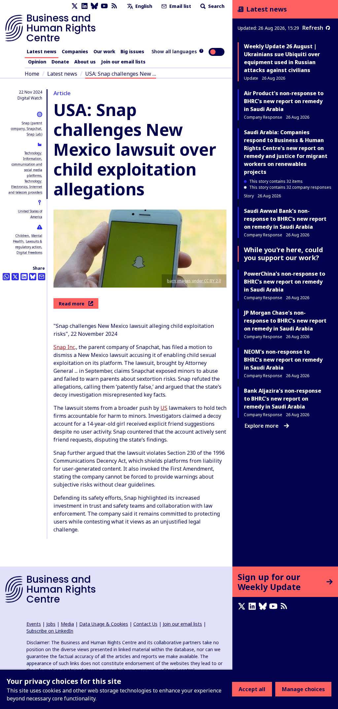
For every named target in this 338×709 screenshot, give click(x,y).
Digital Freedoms (29, 252)
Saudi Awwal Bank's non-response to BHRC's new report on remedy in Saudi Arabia (285, 218)
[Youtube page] (104, 6)
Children (22, 235)
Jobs (50, 624)
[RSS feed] (114, 6)
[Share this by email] (41, 276)
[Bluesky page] (94, 6)
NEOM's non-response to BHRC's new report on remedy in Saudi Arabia (283, 359)
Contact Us (145, 624)
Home (32, 73)
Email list (179, 6)
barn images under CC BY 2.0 (194, 281)
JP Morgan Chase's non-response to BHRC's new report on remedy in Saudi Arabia (285, 320)
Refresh (312, 27)
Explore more (262, 425)
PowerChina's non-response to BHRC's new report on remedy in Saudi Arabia (284, 281)
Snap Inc (64, 347)
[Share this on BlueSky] (32, 276)
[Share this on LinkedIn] (24, 276)
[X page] (75, 6)
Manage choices (303, 689)
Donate (60, 62)
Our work (104, 51)
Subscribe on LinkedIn (49, 631)
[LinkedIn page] (84, 6)
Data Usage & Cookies (103, 624)
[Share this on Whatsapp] (6, 276)
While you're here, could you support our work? (283, 253)
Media (67, 624)
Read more (71, 303)
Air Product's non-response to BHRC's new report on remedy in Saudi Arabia (283, 101)
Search (215, 6)
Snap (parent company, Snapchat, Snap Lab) (26, 129)
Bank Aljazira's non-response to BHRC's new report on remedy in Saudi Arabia (282, 398)
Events (33, 624)
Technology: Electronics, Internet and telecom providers (25, 187)
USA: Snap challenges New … (120, 73)
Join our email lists (123, 62)
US (163, 408)
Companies (75, 51)
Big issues (132, 51)
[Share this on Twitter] (15, 276)
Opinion (37, 62)
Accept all (252, 689)
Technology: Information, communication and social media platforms (27, 164)
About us (85, 62)
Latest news (41, 51)
